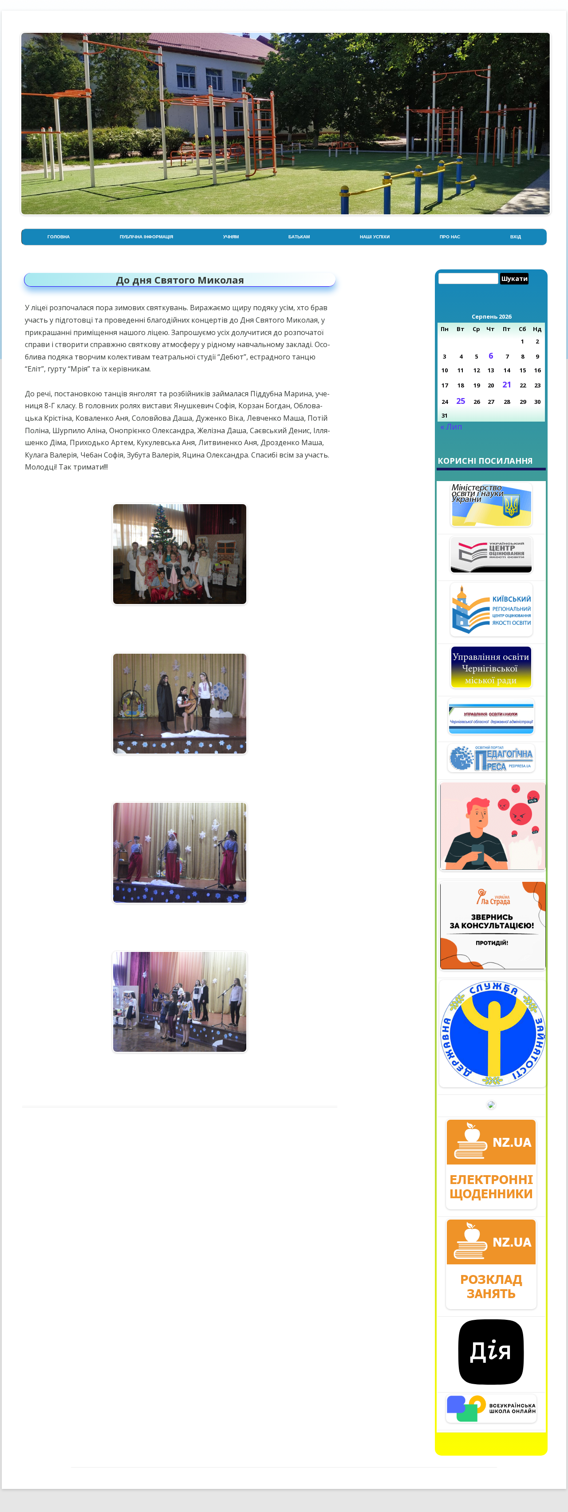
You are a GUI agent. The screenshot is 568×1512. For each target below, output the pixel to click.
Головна (58, 236)
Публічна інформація (146, 236)
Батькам (299, 236)
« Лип (451, 426)
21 (506, 384)
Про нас (450, 236)
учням (231, 236)
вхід (515, 236)
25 (460, 400)
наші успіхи (375, 236)
